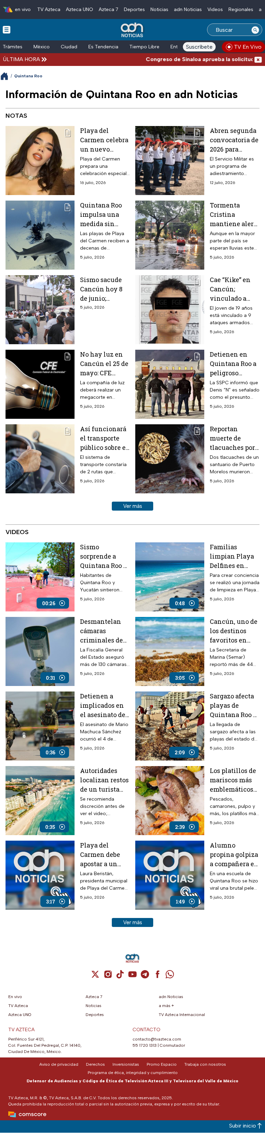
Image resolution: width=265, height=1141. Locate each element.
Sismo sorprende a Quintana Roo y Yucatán (103, 556)
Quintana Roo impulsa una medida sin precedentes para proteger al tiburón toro (104, 215)
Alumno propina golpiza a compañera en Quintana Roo (234, 855)
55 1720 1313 (144, 1045)
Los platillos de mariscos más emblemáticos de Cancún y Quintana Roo (233, 780)
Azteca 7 (108, 9)
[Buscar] (255, 30)
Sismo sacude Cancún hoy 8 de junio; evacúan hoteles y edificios (101, 289)
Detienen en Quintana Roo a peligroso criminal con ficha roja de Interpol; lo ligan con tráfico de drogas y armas (233, 364)
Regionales (240, 9)
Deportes (134, 9)
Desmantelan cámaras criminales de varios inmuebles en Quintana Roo (101, 631)
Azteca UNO (79, 9)
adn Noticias (188, 9)
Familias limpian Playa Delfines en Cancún (232, 556)
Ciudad (69, 47)
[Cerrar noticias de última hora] (258, 59)
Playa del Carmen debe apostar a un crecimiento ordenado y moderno (100, 855)
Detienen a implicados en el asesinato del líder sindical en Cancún (104, 705)
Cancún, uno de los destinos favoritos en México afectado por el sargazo (233, 631)
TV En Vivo (248, 46)
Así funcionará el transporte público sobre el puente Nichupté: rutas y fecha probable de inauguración (104, 438)
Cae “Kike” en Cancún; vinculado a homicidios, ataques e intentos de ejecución (230, 289)
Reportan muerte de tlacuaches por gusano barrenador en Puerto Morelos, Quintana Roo (234, 438)
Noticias (159, 9)
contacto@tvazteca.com (156, 1039)
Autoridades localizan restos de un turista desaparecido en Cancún (105, 780)
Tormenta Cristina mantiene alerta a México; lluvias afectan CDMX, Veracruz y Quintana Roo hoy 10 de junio (234, 215)
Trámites (12, 47)
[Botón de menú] (6, 29)
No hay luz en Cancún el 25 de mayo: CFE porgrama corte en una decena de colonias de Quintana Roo (104, 364)
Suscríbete (199, 46)
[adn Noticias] (133, 30)
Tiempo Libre (144, 47)
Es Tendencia (103, 47)
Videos (215, 9)
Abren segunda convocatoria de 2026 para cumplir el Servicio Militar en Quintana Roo (234, 140)
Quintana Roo (28, 76)
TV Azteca (48, 9)
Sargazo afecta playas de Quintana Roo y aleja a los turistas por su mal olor (233, 705)
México (41, 47)
